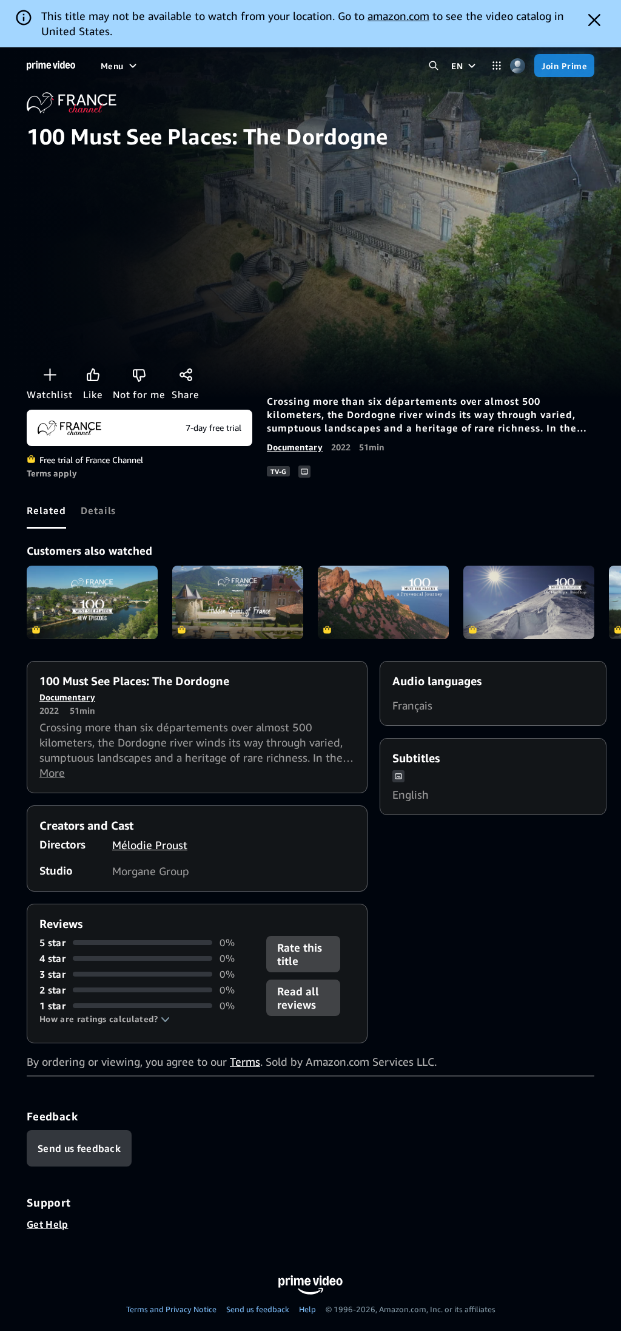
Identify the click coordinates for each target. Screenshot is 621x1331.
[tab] (46, 510)
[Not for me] (139, 374)
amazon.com (398, 15)
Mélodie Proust (149, 845)
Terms (245, 1061)
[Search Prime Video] (433, 66)
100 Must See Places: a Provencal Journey (383, 603)
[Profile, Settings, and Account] (517, 66)
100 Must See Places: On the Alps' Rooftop (528, 603)
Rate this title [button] (299, 954)
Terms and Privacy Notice (171, 1309)
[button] (104, 1019)
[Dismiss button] (594, 20)
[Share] (185, 374)
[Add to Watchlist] (49, 374)
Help (307, 1309)
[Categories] (496, 66)
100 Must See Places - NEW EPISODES (92, 603)
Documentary (295, 447)
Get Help (48, 1224)
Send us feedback (257, 1309)
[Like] (92, 374)
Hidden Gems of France (237, 603)
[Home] (51, 65)
